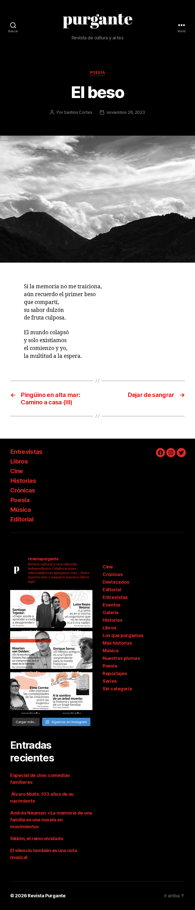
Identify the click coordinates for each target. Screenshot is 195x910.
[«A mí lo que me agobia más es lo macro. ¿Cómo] (71, 610)
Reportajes (115, 673)
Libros (19, 461)
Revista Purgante (47, 895)
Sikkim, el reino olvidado (36, 838)
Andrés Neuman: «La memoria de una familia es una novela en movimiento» (51, 819)
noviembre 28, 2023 (126, 112)
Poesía (97, 72)
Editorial (21, 519)
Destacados (116, 582)
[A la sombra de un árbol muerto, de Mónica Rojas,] (71, 692)
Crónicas (22, 490)
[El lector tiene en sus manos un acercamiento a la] (30, 651)
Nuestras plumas (121, 658)
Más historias (117, 643)
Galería (111, 612)
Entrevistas (26, 451)
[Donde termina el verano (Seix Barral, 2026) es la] (30, 692)
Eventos (111, 605)
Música (20, 509)
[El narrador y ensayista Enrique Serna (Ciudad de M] (71, 651)
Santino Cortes (78, 112)
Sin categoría (117, 688)
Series (110, 681)
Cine (16, 471)
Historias (23, 480)
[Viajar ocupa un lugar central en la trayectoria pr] (30, 610)
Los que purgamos (123, 635)
